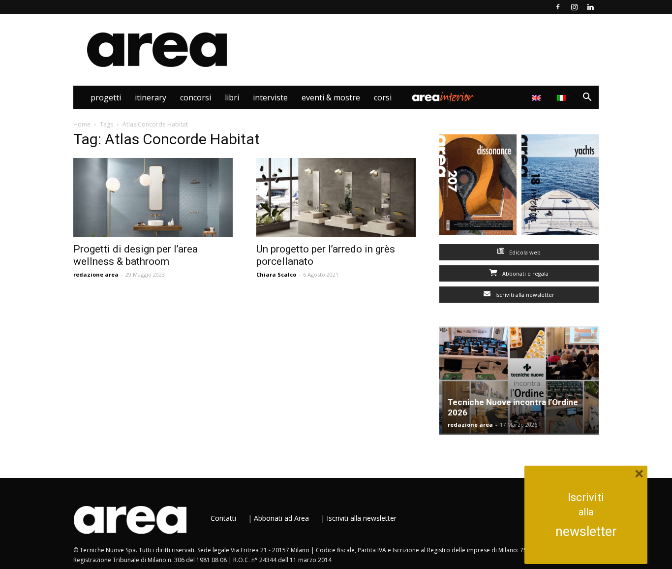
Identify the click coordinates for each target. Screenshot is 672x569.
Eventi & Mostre (331, 97)
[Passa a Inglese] (537, 97)
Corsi (383, 97)
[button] (587, 98)
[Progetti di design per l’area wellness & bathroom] (153, 197)
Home (82, 124)
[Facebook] (557, 7)
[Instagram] (574, 7)
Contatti (223, 518)
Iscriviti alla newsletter (524, 294)
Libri (232, 97)
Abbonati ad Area (281, 518)
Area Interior (442, 97)
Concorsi (195, 97)
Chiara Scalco (276, 274)
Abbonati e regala (525, 273)
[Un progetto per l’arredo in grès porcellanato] (336, 197)
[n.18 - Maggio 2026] (560, 186)
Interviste (270, 97)
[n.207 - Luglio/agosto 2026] (478, 186)
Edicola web (524, 252)
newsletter (586, 531)
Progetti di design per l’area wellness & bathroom (135, 255)
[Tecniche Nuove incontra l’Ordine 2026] (519, 380)
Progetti (106, 97)
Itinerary (150, 97)
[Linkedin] (590, 7)
